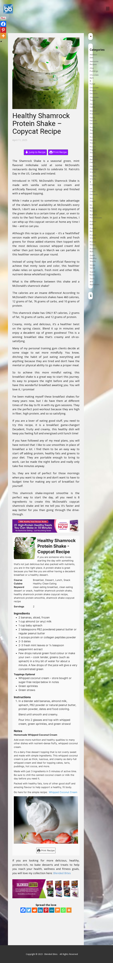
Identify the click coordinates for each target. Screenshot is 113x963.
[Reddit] (34, 910)
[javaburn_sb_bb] (91, 36)
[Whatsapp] (63, 910)
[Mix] (57, 910)
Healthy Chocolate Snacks (94, 169)
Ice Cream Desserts (93, 191)
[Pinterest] (46, 910)
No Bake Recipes (93, 208)
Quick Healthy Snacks (93, 258)
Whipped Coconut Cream (63, 792)
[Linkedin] (40, 910)
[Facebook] (23, 910)
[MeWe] (51, 910)
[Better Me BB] (91, 296)
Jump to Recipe (36, 152)
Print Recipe (60, 152)
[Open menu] (107, 8)
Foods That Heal (92, 130)
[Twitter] (28, 910)
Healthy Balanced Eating (94, 159)
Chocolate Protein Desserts (94, 90)
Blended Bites (62, 873)
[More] (69, 910)
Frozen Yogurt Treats (93, 150)
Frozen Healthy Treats (93, 140)
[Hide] (1, 41)
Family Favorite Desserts (93, 120)
